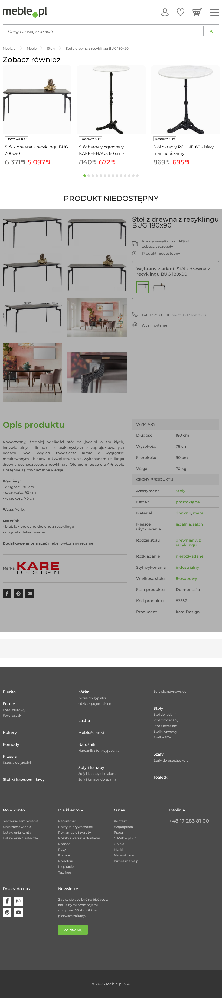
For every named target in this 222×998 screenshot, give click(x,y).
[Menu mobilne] (214, 12)
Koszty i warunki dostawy (79, 838)
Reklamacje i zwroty (74, 832)
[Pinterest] (7, 912)
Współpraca (123, 827)
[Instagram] (18, 901)
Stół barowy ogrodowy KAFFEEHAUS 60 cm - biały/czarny (101, 150)
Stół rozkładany (166, 720)
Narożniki (87, 744)
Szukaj (211, 31)
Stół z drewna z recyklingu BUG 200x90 (36, 150)
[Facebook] (7, 901)
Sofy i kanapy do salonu (97, 774)
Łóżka (83, 691)
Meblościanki (91, 732)
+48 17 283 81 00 (189, 821)
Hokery (10, 732)
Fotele (9, 703)
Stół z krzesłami (166, 726)
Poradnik (65, 861)
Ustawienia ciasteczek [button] (20, 838)
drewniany (186, 540)
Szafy (159, 754)
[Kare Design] (38, 568)
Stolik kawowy (165, 732)
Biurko (9, 691)
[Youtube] (18, 912)
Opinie (119, 844)
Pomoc (64, 844)
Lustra (84, 720)
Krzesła (10, 756)
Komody (11, 744)
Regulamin (67, 821)
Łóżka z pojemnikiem (95, 704)
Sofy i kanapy (91, 767)
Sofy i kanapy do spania (97, 779)
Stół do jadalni (165, 714)
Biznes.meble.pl (126, 861)
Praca (118, 832)
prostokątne (188, 502)
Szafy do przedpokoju (171, 760)
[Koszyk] (197, 12)
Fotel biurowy (14, 710)
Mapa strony (124, 855)
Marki (118, 849)
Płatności (65, 855)
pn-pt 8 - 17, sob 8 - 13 (174, 315)
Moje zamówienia (17, 827)
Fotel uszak (12, 716)
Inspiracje (66, 867)
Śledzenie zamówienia (20, 821)
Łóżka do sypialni (92, 698)
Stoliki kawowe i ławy (24, 779)
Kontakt (120, 821)
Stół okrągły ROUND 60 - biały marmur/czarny (183, 150)
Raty (62, 849)
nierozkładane (190, 556)
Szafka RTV (162, 737)
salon (198, 524)
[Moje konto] (165, 12)
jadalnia (183, 524)
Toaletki (161, 777)
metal (198, 513)
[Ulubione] (180, 12)
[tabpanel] (37, 116)
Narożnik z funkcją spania (98, 750)
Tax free (64, 872)
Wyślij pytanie (154, 325)
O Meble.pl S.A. (126, 838)
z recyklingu (188, 543)
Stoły (180, 490)
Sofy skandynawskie (170, 691)
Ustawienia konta (17, 832)
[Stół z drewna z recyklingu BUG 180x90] (142, 287)
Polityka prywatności (75, 827)
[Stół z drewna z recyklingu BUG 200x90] (159, 287)
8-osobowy (186, 578)
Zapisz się (73, 930)
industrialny (187, 567)
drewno (183, 513)
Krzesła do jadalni (17, 762)
